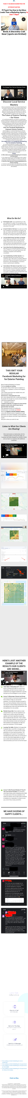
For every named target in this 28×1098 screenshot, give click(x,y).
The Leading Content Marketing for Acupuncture (14, 1064)
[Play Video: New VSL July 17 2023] (14, 23)
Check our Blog (14, 1078)
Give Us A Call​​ (14, 1010)
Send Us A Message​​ (14, 1043)
